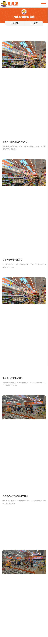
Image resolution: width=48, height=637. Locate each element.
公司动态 (14, 23)
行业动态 (34, 23)
